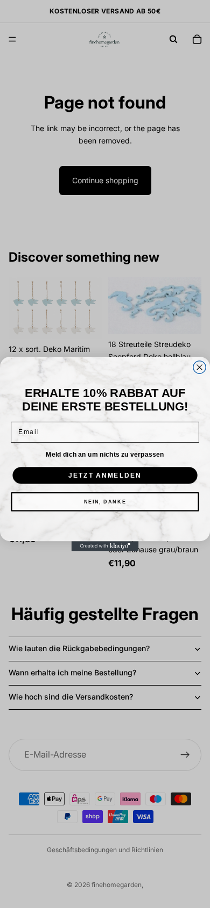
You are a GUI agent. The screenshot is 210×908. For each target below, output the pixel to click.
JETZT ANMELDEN (105, 475)
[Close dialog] (199, 367)
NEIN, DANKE (105, 502)
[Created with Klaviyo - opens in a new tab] (105, 546)
